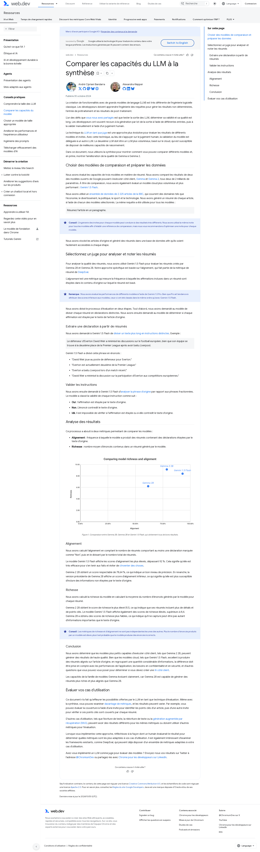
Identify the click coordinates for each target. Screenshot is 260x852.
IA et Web (9, 19)
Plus (229, 19)
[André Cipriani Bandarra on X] (80, 89)
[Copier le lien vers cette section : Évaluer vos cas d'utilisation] (112, 690)
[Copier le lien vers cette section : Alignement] (84, 544)
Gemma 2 (153, 179)
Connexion (251, 3)
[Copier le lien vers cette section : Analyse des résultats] (103, 422)
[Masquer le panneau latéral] (36, 847)
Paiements (159, 19)
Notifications (179, 19)
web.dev (69, 55)
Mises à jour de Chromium (191, 820)
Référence (87, 3)
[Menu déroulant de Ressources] (58, 3)
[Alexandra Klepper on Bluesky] (132, 89)
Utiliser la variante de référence (114, 3)
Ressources (48, 3)
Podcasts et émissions (189, 829)
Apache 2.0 (76, 787)
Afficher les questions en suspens (154, 820)
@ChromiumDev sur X (229, 815)
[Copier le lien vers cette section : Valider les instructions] (99, 385)
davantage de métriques (117, 703)
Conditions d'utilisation (55, 845)
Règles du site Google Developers (128, 787)
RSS (221, 832)
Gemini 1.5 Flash (89, 187)
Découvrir (70, 3)
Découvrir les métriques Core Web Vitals (80, 19)
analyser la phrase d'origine (136, 391)
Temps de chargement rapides (36, 19)
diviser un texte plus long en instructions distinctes (141, 333)
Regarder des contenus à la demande (119, 31)
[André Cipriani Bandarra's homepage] (97, 89)
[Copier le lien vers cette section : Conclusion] (83, 646)
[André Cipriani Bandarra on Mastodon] (88, 89)
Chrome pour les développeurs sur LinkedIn (143, 757)
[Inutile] (192, 55)
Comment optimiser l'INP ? (206, 19)
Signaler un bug (146, 815)
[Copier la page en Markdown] (107, 73)
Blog (138, 3)
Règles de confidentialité (80, 845)
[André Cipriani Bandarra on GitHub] (84, 89)
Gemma (140, 179)
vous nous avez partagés (100, 117)
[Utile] (187, 55)
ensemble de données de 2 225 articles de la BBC (116, 194)
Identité (112, 19)
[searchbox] (20, 29)
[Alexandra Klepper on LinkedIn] (128, 89)
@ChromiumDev (85, 757)
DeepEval (83, 272)
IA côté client (162, 670)
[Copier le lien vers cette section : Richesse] (81, 590)
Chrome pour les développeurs (193, 815)
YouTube (223, 820)
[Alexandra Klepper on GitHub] (124, 89)
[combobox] (195, 3)
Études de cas (154, 3)
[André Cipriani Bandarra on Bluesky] (92, 89)
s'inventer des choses (131, 565)
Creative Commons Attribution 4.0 (144, 783)
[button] (20, 175)
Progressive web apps (135, 19)
